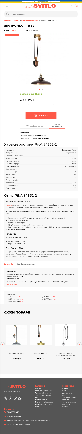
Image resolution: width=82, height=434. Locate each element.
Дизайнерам (67, 393)
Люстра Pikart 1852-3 (41, 353)
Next (79, 344)
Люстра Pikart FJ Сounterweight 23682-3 (65, 354)
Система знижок (69, 402)
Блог (64, 391)
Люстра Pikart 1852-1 (16, 353)
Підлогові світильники (44, 402)
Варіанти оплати (26, 264)
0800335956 (13, 412)
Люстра (9, 205)
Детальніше (12, 284)
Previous (2, 344)
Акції (37, 406)
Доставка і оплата (69, 397)
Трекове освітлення (43, 395)
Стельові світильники (44, 391)
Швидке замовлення (57, 126)
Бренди (65, 395)
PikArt (15, 30)
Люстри (38, 388)
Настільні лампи (41, 400)
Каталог (65, 406)
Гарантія (8, 264)
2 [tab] (42, 89)
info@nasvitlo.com (14, 417)
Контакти (66, 404)
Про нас (65, 388)
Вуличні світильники (43, 404)
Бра (36, 397)
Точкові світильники (43, 393)
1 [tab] (39, 89)
